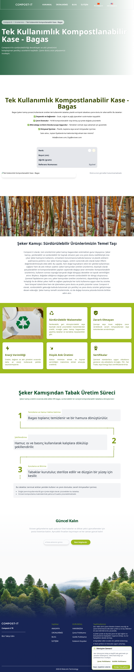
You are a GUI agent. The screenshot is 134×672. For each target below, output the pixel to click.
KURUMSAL (47, 4)
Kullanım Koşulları (79, 641)
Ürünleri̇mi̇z (19, 22)
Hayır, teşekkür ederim (102, 667)
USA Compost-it (112, 6)
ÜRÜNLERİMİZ (62, 4)
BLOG (74, 4)
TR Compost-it (98, 6)
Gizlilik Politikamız (79, 637)
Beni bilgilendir (80, 542)
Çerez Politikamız (79, 633)
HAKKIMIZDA (77, 628)
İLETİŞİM (84, 4)
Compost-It (7, 22)
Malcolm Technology (70, 669)
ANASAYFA (56, 628)
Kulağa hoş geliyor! (121, 667)
